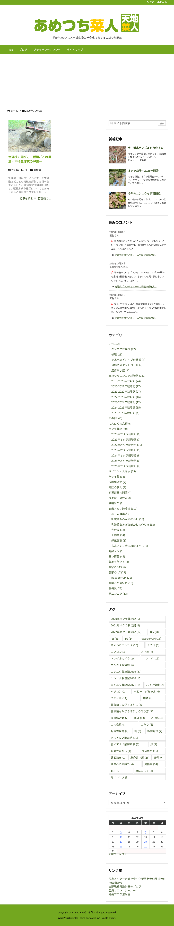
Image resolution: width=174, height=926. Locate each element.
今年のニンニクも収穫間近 (144, 193)
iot (114, 638)
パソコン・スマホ (122, 471)
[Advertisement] (87, 80)
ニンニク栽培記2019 (126, 672)
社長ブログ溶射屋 (119, 894)
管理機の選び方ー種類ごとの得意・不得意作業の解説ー (29, 159)
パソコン (118, 691)
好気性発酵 (119, 731)
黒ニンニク (118, 594)
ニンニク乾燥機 (123, 349)
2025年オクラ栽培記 (125, 461)
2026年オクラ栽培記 (125, 466)
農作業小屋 (120, 370)
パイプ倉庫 (155, 685)
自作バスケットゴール (126, 365)
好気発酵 (118, 540)
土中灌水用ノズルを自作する (145, 148)
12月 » (122, 854)
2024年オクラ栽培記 (125, 455)
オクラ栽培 (118, 429)
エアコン (118, 652)
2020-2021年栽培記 (126, 386)
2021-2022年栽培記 (126, 391)
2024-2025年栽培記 (126, 407)
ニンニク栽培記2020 (126, 678)
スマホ (147, 652)
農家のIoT (117, 572)
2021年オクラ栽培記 (125, 439)
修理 (116, 354)
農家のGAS (117, 567)
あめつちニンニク (124, 645)
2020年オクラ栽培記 (125, 434)
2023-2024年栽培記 (126, 402)
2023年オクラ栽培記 (125, 450)
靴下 (115, 771)
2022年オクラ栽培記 (126, 445)
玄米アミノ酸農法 (123, 509)
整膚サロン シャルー (122, 890)
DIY (114, 344)
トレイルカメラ (122, 658)
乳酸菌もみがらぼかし (127, 519)
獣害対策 (116, 503)
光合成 (118, 530)
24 (121, 846)
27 (145, 846)
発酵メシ (116, 551)
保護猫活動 (117, 482)
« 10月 (112, 854)
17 (121, 841)
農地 (158, 757)
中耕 (147, 698)
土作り (118, 535)
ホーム (14, 110)
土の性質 (118, 724)
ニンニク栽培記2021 (126, 685)
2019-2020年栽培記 (126, 381)
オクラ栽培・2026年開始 (143, 170)
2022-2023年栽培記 (126, 397)
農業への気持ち (121, 583)
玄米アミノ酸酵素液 (125, 744)
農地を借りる (119, 562)
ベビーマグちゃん (147, 691)
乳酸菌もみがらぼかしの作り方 (133, 524)
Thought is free (107, 917)
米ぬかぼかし (121, 751)
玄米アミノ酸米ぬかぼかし (129, 546)
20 (145, 841)
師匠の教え (117, 487)
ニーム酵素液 (121, 514)
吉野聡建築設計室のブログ (125, 886)
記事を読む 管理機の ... (35, 198)
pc (129, 638)
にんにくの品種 (120, 423)
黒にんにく (144, 771)
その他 (115, 418)
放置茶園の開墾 (120, 492)
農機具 (37, 170)
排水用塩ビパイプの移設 (128, 360)
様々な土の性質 (120, 498)
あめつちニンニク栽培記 (127, 376)
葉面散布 (118, 757)
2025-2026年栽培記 (125, 413)
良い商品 (117, 556)
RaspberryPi (121, 577)
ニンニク (151, 658)
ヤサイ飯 (117, 477)
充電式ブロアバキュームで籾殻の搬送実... (135, 255)
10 (121, 837)
